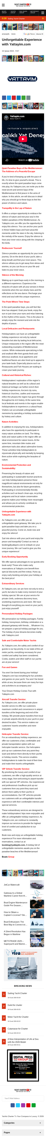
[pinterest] (18, 97)
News (13, 34)
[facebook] (4, 97)
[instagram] (23, 1105)
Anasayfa (5, 34)
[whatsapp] (34, 1105)
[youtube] (28, 1105)
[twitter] (9, 97)
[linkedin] (14, 97)
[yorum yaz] (28, 97)
